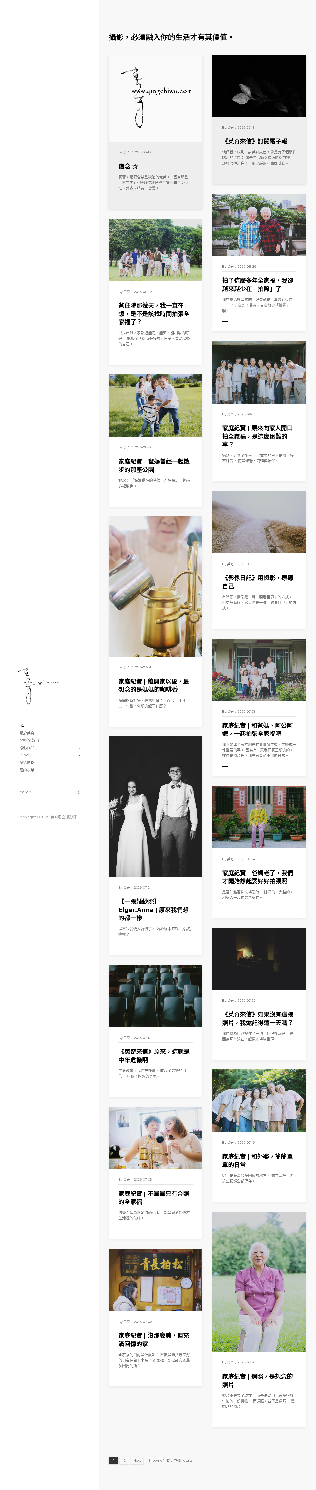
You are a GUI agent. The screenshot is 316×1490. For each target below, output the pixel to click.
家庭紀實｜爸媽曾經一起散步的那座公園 (154, 465)
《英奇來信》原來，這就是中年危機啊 (154, 1056)
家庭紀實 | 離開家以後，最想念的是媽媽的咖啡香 (153, 685)
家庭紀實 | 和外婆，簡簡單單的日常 (257, 1160)
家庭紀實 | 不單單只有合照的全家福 (153, 1198)
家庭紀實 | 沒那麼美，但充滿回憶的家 (153, 1339)
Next (137, 1460)
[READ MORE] (132, 199)
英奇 (126, 152)
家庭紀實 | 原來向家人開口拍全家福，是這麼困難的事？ (257, 436)
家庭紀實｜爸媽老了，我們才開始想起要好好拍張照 (257, 877)
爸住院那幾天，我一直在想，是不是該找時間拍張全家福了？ (154, 314)
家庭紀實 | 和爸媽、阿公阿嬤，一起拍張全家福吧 (257, 729)
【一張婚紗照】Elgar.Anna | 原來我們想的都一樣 (153, 909)
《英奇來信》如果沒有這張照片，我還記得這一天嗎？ (257, 1018)
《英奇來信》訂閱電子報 (254, 141)
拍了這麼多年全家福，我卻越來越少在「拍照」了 (257, 285)
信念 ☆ (128, 166)
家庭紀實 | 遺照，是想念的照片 (257, 1380)
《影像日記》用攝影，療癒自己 (257, 582)
